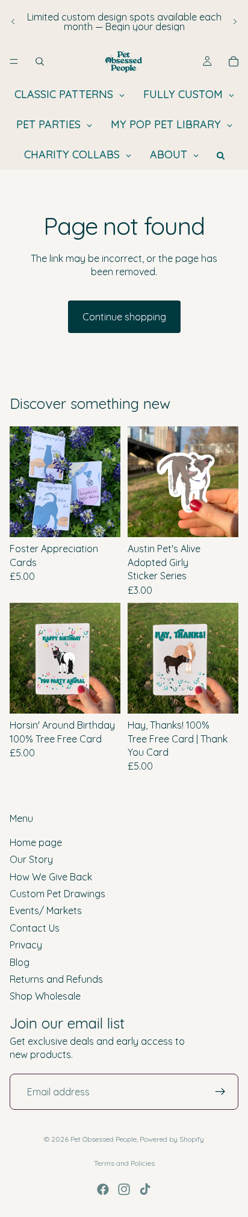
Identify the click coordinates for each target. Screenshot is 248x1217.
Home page (36, 842)
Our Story (31, 859)
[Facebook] (103, 1189)
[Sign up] (220, 1091)
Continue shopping (124, 317)
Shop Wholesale (45, 996)
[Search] (39, 61)
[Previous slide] (13, 21)
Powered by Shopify (172, 1139)
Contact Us (35, 927)
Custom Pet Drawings (57, 894)
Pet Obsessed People (103, 1139)
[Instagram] (124, 1189)
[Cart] (233, 61)
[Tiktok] (145, 1189)
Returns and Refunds (56, 979)
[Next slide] (235, 21)
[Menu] (14, 61)
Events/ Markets (46, 910)
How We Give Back (51, 876)
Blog (19, 962)
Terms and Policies (124, 1163)
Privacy (26, 945)
